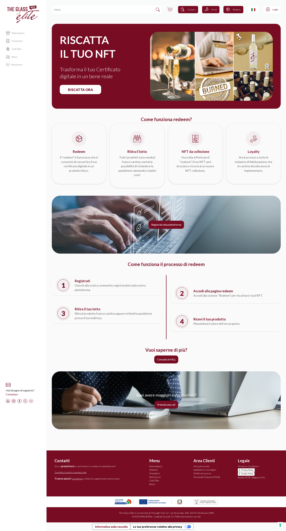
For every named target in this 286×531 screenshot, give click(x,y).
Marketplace (155, 466)
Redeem (153, 469)
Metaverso (155, 477)
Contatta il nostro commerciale (70, 472)
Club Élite (154, 480)
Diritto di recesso (202, 473)
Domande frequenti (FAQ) (206, 477)
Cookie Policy (247, 474)
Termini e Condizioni (248, 466)
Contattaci (12, 394)
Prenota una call (166, 404)
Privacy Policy (247, 470)
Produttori (154, 473)
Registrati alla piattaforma (166, 224)
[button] (253, 9)
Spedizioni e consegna (204, 469)
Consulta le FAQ (166, 359)
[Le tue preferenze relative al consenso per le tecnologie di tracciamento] (280, 525)
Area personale (201, 466)
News (152, 484)
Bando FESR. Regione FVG (251, 477)
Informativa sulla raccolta (111, 526)
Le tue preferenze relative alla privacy (157, 526)
